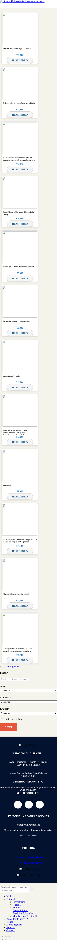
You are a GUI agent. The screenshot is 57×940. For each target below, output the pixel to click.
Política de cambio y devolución (30, 857)
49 (8, 666)
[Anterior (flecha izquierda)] (1, 939)
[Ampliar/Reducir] (1, 936)
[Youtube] (40, 805)
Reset (8, 727)
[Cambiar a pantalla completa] (4, 936)
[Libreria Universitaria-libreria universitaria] (22, 1)
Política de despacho (30, 862)
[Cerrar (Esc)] (11, 936)
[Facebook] (18, 805)
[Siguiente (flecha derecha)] (4, 939)
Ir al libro (20, 60)
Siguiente (14, 666)
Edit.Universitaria (13, 719)
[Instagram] (29, 805)
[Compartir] (7, 936)
